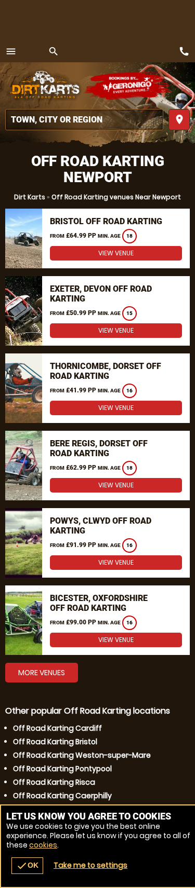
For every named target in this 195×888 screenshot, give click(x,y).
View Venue (116, 253)
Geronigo (128, 85)
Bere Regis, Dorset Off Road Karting (99, 448)
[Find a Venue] (84, 119)
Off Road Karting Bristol (55, 741)
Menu (11, 51)
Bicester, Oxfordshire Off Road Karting (99, 603)
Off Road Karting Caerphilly (62, 795)
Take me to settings (90, 865)
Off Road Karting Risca (54, 782)
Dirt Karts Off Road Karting (44, 85)
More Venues (41, 672)
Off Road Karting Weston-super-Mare (82, 755)
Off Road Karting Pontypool (62, 768)
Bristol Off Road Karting (106, 221)
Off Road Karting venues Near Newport (116, 197)
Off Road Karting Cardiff (57, 728)
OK (27, 865)
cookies (43, 845)
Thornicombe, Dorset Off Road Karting (105, 371)
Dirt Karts (29, 197)
